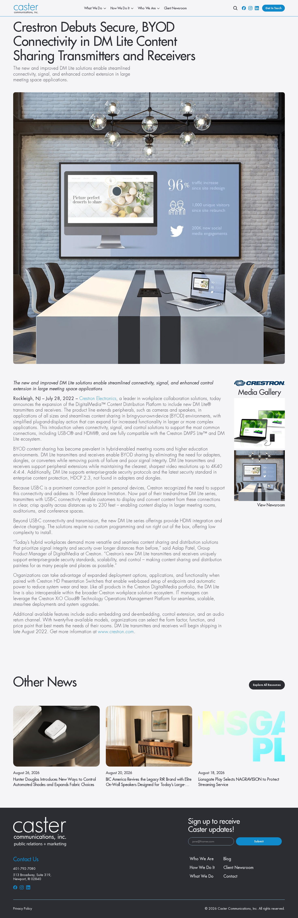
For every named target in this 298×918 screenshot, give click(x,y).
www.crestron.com (116, 632)
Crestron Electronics (97, 398)
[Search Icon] (235, 8)
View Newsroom (271, 505)
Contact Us (25, 859)
